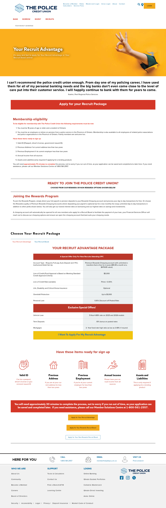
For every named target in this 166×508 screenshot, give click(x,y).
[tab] (22, 241)
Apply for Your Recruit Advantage (83, 417)
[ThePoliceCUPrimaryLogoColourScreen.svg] (36, 8)
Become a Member (70, 4)
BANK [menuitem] (15, 19)
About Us (15, 473)
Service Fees (79, 6)
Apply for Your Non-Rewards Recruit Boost (83, 437)
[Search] (139, 4)
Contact (122, 4)
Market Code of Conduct (82, 503)
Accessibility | (27, 503)
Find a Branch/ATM (55, 485)
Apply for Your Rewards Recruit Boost (83, 428)
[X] (134, 477)
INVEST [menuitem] (38, 19)
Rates (82, 4)
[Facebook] (121, 477)
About (114, 4)
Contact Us (52, 479)
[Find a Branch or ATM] (142, 4)
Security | (15, 503)
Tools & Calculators (55, 473)
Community (16, 479)
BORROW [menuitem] (26, 19)
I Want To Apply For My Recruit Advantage (82, 334)
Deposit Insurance (60, 503)
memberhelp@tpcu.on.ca (107, 460)
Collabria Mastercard (93, 485)
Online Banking (90, 473)
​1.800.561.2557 (66, 460)
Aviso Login (106, 4)
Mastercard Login (92, 4)
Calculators (67, 6)
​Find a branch (138, 460)
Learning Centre (54, 490)
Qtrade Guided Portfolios (94, 479)
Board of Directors (19, 496)
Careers (14, 490)
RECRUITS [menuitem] (50, 19)
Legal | (38, 503)
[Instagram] (128, 477)
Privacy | (47, 503)
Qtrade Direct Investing (94, 490)
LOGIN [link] (149, 6)
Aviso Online (89, 496)
